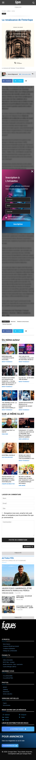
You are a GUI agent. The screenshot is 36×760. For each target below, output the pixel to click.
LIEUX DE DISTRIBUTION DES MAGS (15, 723)
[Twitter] (19, 717)
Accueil (4, 11)
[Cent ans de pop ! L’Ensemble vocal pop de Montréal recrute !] (26, 349)
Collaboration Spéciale (7, 592)
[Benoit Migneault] (4, 74)
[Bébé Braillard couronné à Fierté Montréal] (9, 349)
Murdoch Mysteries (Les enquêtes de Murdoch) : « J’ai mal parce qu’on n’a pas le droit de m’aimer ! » (9, 381)
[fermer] (32, 171)
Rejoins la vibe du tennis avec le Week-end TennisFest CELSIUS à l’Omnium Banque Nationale (26, 480)
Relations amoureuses (23, 321)
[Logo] (18, 2)
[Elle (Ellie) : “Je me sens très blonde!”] (26, 370)
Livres (13, 11)
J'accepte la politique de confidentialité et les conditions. (17, 218)
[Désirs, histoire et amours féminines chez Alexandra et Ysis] (26, 448)
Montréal (13, 321)
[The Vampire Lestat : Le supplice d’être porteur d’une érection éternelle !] (9, 395)
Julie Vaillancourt (7, 457)
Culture (9, 11)
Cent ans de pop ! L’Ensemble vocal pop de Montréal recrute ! (26, 358)
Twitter (23, 717)
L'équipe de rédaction (8, 483)
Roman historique (7, 324)
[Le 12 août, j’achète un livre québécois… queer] (8, 609)
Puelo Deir (5, 434)
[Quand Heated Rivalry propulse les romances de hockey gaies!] (26, 395)
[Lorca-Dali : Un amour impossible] (8, 599)
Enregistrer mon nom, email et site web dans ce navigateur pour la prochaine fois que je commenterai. (18, 515)
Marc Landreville (24, 439)
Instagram (23, 714)
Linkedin (7, 717)
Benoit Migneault (13, 74)
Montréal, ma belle (8, 455)
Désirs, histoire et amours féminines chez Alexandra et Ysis (26, 457)
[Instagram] (19, 714)
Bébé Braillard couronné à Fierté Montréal (8, 358)
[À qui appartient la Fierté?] (9, 423)
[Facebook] (3, 714)
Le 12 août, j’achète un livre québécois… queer (24, 606)
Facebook (7, 714)
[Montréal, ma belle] (9, 448)
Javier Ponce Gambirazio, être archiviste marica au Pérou (17, 589)
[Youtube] (3, 720)
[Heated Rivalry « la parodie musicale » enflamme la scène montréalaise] (9, 469)
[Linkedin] (3, 717)
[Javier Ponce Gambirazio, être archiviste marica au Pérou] (18, 575)
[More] (26, 81)
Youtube (7, 719)
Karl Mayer (22, 485)
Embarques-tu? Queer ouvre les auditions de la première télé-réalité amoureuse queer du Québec (26, 434)
